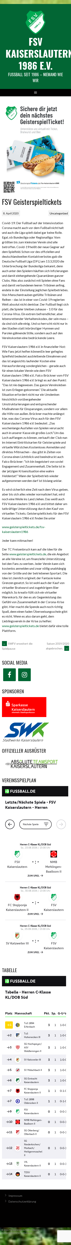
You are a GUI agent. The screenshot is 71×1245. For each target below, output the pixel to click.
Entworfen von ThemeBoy (16, 1233)
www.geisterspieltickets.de (27, 554)
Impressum (15, 1195)
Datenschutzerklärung (22, 1201)
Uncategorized (59, 213)
